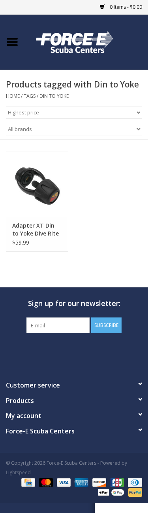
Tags (30, 96)
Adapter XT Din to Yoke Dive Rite (35, 229)
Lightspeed (18, 472)
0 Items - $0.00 (125, 7)
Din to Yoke (54, 96)
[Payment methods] (27, 482)
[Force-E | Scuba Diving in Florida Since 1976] (86, 41)
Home (13, 96)
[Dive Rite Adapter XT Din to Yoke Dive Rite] (37, 184)
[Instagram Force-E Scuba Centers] (102, 349)
